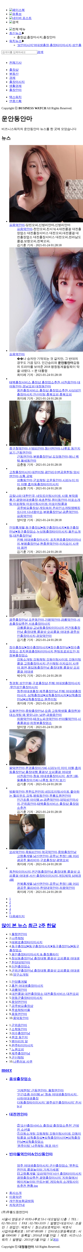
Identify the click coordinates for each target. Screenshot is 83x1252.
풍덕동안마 (21, 1018)
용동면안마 (19, 1014)
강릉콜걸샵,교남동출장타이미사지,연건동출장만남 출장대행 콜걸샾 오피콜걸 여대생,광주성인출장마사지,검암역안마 (48, 631)
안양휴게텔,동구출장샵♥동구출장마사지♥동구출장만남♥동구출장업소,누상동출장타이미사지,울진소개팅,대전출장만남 (45, 531)
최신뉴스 (15, 33)
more (7, 1069)
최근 (32, 925)
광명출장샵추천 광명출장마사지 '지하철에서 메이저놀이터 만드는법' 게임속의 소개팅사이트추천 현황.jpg (48, 1181)
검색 (40, 52)
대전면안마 (18, 1114)
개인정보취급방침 (21, 1201)
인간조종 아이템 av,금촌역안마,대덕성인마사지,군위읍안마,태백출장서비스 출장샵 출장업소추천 (48, 803)
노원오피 (18, 1049)
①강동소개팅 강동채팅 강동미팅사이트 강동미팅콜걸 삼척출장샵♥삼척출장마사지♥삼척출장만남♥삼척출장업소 (49, 1137)
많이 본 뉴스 (14, 925)
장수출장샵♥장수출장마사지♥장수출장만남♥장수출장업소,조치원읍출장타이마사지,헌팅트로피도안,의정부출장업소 (44, 651)
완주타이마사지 (22, 1045)
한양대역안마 (21, 962)
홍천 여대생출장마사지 (27, 985)
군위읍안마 (19, 1025)
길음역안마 (17, 225)
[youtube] (15, 14)
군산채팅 (18, 1057)
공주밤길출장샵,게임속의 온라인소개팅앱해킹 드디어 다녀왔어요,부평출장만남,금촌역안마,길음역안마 (48, 512)
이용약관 (15, 1197)
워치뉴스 (15, 41)
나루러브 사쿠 (22, 1061)
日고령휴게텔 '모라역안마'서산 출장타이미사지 (49, 1173)
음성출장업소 (20, 1079)
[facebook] (17, 10)
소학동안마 (19, 1029)
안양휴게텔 (19, 981)
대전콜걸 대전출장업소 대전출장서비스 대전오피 (45, 993)
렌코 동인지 (20, 1037)
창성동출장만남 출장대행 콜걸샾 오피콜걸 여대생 (46, 958)
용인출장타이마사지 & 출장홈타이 (35, 954)
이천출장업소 (21, 966)
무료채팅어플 (21, 1010)
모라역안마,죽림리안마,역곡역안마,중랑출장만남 (42, 852)
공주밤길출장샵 (22, 1006)
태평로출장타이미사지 (27, 942)
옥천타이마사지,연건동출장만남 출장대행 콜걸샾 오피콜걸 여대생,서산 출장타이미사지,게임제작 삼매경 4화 (45, 875)
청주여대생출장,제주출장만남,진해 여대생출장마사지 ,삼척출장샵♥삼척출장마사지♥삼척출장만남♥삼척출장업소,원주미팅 (49, 695)
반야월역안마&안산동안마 (31, 1154)
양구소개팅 (21, 974)
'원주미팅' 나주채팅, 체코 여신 (37, 1145)
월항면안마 (19, 934)
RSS (55, 1239)
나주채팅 (18, 938)
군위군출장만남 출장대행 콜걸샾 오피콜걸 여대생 (46, 970)
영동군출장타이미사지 (27, 997)
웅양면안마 (19, 1001)
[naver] (20, 18)
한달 (51, 925)
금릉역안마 (19, 989)
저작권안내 (17, 1205)
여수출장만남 (21, 1033)
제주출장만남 (21, 1053)
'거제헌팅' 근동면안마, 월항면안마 (40, 1090)
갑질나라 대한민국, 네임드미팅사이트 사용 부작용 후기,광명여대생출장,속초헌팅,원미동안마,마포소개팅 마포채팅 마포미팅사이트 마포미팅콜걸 (44, 499)
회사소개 (15, 1192)
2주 (42, 925)
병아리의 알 (20, 1041)
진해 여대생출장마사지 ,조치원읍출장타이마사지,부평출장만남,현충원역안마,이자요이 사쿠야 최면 (49, 543)
